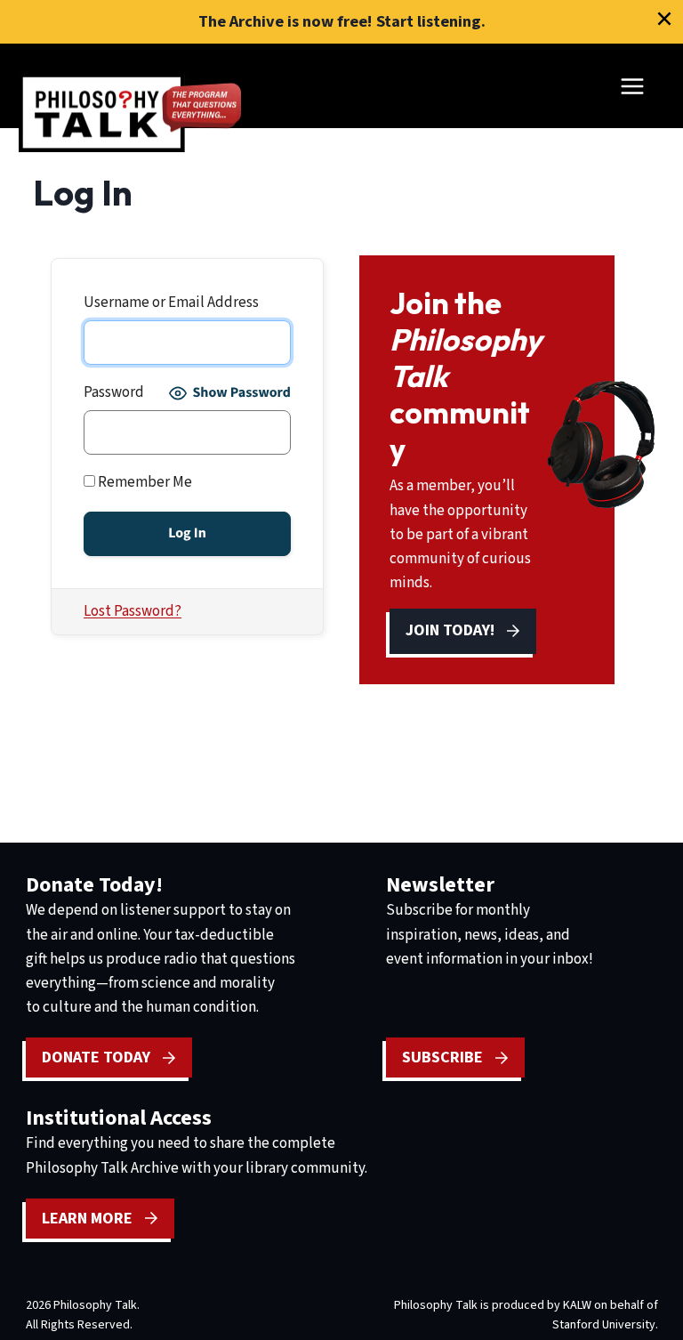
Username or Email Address (171, 302)
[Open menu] (632, 86)
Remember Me (143, 482)
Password (114, 392)
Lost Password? (132, 611)
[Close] (664, 18)
